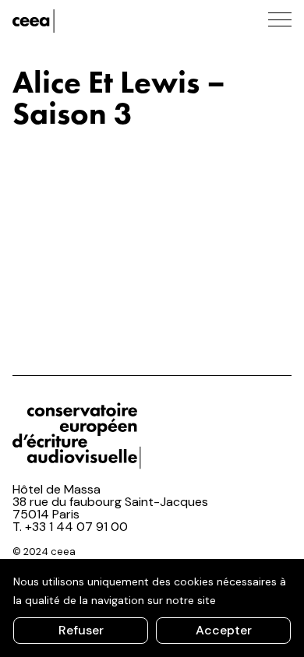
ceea (82, 21)
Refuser (81, 630)
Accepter (224, 630)
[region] (152, 608)
